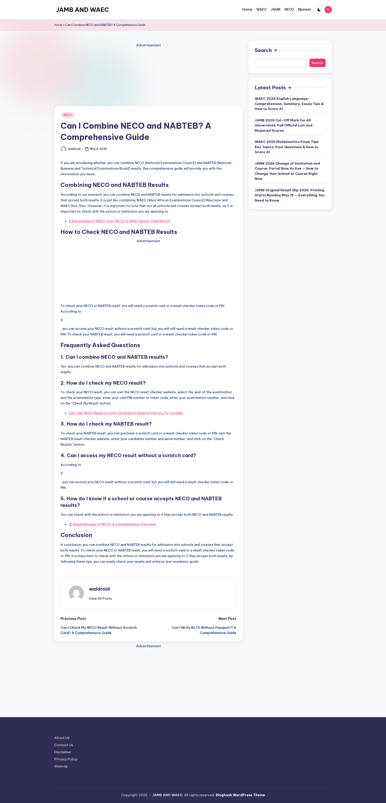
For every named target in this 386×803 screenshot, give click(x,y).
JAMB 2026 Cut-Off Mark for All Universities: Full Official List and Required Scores (283, 125)
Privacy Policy (65, 759)
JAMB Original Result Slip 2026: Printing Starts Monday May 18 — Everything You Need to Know (289, 195)
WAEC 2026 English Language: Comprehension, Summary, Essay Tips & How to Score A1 (289, 103)
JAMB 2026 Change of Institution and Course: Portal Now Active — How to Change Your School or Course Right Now (287, 171)
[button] (100, 598)
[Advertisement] (148, 76)
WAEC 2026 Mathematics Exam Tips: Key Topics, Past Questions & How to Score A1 (287, 147)
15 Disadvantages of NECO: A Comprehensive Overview (112, 524)
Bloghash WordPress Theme (240, 795)
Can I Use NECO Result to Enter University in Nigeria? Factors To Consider (126, 413)
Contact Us (63, 745)
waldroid (99, 589)
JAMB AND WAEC (82, 9)
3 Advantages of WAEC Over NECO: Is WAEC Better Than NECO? (119, 221)
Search (263, 50)
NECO (68, 114)
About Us (62, 738)
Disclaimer (63, 752)
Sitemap (61, 766)
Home (58, 25)
